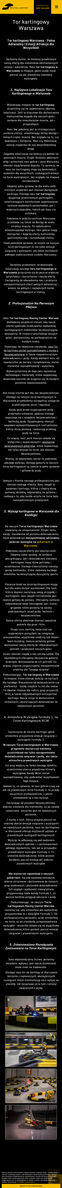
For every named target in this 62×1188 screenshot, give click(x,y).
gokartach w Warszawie (38, 544)
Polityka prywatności (26, 1182)
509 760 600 (42, 8)
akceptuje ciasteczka (31, 1186)
